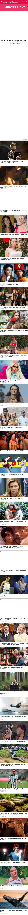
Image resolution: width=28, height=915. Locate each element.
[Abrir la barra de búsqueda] (22, 2)
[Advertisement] (14, 25)
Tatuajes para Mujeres (9, 2)
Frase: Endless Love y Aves (14, 81)
